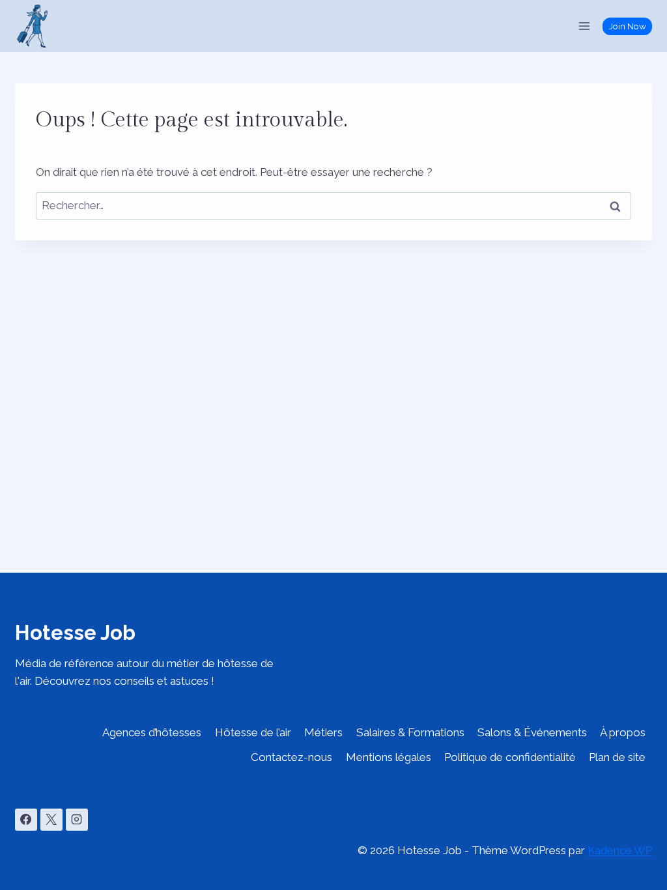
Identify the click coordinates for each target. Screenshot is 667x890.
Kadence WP (620, 850)
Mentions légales (388, 757)
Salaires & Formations (410, 732)
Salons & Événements (532, 732)
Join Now (627, 26)
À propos (623, 732)
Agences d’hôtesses (151, 732)
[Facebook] (26, 820)
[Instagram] (77, 820)
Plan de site (617, 757)
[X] (51, 820)
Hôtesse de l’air (253, 732)
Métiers (323, 732)
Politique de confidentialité (510, 757)
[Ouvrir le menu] (585, 26)
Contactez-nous (291, 757)
